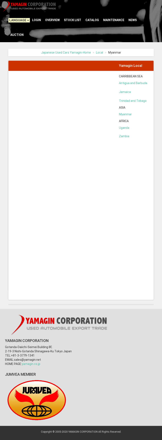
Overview (52, 20)
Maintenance (113, 20)
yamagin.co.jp (31, 364)
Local (99, 52)
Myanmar (125, 114)
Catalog (92, 20)
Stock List (72, 20)
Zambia (124, 136)
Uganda (124, 127)
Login (36, 20)
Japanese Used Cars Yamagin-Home (66, 52)
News (132, 20)
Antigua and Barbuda (133, 83)
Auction (17, 34)
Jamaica (125, 92)
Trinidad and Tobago (133, 100)
